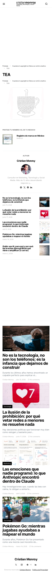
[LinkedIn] (35, 565)
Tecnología (7, 349)
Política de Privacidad (40, 570)
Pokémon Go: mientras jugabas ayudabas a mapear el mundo (17, 235)
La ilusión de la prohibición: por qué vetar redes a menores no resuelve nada (17, 212)
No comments (35, 380)
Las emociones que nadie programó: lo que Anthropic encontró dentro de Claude (16, 224)
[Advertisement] (26, 34)
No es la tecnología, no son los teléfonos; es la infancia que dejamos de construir (17, 200)
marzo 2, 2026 (8, 253)
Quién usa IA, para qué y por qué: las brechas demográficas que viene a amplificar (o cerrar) (18, 248)
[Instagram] (22, 565)
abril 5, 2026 (7, 229)
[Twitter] (16, 565)
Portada (5, 66)
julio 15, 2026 (7, 205)
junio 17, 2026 (7, 217)
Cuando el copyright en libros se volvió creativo (29, 66)
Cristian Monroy (26, 160)
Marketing (7, 463)
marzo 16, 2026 (8, 239)
